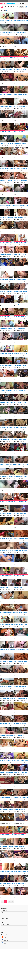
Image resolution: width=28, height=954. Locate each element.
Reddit (5, 937)
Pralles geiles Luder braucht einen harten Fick (21, 230)
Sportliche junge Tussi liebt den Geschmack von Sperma (7, 267)
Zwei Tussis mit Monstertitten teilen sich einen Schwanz (21, 760)
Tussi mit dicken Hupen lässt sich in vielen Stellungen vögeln (21, 785)
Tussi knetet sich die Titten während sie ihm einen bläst (21, 809)
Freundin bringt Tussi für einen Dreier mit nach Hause (7, 279)
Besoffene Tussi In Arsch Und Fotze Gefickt (7, 156)
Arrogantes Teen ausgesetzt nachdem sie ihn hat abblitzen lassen (7, 402)
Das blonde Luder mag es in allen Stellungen (21, 82)
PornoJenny (2, 22)
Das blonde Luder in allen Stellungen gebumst (7, 45)
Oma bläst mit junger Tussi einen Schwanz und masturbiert (21, 637)
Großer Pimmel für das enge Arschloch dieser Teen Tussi (21, 464)
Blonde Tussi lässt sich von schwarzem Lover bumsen (21, 254)
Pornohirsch (16, 182)
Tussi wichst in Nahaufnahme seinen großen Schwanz (7, 735)
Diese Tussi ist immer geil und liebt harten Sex (7, 291)
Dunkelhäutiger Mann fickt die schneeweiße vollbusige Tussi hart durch (7, 562)
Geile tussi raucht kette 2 (19, 575)
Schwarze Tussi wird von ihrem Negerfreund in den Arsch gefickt (7, 698)
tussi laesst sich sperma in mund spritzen (7, 94)
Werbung (3, 920)
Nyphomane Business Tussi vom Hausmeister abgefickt (21, 476)
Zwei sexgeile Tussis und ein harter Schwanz (21, 131)
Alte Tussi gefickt (4, 587)
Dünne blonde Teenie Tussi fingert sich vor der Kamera (7, 600)
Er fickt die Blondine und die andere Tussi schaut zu (21, 821)
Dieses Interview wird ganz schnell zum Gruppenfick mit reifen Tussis (21, 390)
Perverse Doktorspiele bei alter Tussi (21, 624)
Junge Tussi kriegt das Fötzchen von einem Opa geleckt (21, 365)
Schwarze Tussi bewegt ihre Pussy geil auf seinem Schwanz (7, 661)
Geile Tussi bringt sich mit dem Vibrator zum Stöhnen (21, 501)
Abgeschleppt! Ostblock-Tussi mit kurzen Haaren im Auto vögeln (21, 378)
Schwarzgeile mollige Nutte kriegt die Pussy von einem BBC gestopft (21, 304)
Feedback (3, 929)
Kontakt (2, 926)
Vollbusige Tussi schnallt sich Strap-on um (7, 649)
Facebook (6, 940)
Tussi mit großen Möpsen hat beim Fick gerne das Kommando (7, 834)
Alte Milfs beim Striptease (6, 20)
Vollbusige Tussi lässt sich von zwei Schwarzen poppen (21, 156)
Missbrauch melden (5, 924)
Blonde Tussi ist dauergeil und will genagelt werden (7, 686)
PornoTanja (17, 1)
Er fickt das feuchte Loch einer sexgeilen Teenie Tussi (7, 760)
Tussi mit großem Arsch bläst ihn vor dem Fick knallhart (7, 575)
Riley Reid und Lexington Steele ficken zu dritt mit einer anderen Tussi (7, 452)
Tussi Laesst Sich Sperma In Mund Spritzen (7, 82)
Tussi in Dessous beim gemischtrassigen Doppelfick (7, 859)
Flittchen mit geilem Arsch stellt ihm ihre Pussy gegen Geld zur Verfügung (21, 415)
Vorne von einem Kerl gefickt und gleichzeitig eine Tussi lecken (7, 464)
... (6, 10)
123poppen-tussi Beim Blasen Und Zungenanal (7, 32)
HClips (15, 22)
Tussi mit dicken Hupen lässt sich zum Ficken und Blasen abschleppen (21, 550)
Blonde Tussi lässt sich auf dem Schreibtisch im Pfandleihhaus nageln (21, 267)
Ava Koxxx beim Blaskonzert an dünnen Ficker (7, 427)
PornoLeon (10, 1)
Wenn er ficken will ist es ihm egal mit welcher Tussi (21, 217)
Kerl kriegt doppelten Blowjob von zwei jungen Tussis (21, 452)
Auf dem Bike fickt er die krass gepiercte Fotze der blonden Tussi (7, 304)
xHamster (2, 59)
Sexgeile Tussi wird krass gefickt (21, 119)
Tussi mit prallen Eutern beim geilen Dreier (7, 871)
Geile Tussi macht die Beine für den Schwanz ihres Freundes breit (7, 612)
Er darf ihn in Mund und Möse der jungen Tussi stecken (21, 883)
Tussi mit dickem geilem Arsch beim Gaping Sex (7, 353)
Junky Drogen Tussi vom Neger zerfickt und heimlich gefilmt (7, 143)
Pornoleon (16, 83)
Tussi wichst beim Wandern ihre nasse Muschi (7, 415)
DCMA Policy (4, 910)
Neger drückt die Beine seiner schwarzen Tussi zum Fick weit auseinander (7, 624)
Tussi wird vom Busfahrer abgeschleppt (21, 143)
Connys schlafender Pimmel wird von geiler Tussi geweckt (7, 378)
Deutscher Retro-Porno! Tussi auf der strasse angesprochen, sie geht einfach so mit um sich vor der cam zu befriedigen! (7, 57)
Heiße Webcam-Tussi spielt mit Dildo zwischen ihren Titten (7, 365)
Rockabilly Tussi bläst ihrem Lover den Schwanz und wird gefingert (21, 859)
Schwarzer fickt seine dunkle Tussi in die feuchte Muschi (7, 809)
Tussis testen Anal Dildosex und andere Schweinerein (7, 230)
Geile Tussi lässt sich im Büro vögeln (21, 328)
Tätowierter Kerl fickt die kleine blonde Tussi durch (21, 797)
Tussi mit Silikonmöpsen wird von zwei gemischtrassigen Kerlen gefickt (21, 686)
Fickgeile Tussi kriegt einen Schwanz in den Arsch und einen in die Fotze (7, 821)
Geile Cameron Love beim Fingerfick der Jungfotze (21, 402)
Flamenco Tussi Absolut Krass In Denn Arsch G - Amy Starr (21, 20)
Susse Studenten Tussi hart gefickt (7, 193)
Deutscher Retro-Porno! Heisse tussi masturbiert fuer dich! (21, 57)
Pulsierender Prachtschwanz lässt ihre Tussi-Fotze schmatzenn (21, 180)
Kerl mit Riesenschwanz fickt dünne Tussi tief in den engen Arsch (7, 748)
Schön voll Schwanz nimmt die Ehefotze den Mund (7, 390)
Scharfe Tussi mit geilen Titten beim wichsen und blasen (7, 217)
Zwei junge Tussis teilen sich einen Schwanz (7, 341)
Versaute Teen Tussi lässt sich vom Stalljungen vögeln (7, 772)
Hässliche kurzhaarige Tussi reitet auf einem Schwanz (21, 674)
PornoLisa (3, 1)
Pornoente (16, 133)
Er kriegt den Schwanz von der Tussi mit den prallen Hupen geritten (7, 513)
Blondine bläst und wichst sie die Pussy (21, 291)
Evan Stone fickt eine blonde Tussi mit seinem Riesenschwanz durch (21, 513)
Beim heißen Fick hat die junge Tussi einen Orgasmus (21, 242)
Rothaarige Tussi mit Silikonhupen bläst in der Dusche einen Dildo (21, 353)
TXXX (15, 34)
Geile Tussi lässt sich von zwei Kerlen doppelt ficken (21, 279)
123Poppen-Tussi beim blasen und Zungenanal (7, 489)
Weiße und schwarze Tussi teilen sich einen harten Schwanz (21, 661)
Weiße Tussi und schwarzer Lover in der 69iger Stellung (7, 723)
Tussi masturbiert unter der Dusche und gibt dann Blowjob (7, 797)
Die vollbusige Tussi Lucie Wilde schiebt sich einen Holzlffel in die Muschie (21, 168)
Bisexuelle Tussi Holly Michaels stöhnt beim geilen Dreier (21, 439)
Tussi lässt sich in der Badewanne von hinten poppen (7, 785)
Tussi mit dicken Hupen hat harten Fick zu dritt (21, 896)
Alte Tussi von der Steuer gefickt (7, 119)
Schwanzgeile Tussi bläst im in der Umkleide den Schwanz (7, 883)
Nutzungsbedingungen (6, 912)
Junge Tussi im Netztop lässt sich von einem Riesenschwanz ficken (7, 439)
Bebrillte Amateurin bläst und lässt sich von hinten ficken (21, 649)
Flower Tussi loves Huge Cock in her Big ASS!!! (21, 94)
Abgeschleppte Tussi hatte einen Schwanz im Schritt (21, 562)
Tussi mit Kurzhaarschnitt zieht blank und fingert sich (21, 711)
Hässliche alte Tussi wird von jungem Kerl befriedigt (7, 896)
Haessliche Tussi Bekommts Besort (7, 69)
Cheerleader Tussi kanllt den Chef (21, 69)
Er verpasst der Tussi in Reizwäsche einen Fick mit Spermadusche (7, 550)
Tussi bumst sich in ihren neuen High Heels (7, 254)
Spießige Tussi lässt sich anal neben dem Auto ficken (21, 612)
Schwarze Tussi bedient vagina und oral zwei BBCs (7, 674)
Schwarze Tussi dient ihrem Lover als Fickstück (21, 871)
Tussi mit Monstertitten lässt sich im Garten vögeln (21, 846)
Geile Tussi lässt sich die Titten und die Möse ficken (21, 698)
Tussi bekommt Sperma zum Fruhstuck (7, 106)
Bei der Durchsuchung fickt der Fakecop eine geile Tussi (7, 316)
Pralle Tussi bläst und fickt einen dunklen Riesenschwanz (21, 772)
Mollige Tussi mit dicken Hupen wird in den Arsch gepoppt (21, 834)
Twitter (5, 943)
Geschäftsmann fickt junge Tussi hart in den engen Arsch (21, 723)
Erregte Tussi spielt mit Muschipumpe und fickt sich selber (21, 748)
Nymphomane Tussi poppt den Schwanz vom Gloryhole (21, 341)
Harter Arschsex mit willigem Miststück (7, 242)
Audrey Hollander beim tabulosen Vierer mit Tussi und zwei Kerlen (21, 538)
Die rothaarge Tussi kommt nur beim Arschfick (21, 316)
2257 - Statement (4, 915)
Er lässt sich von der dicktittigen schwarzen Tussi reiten (21, 489)
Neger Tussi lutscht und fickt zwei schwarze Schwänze (7, 846)
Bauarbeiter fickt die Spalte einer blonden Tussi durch (7, 538)
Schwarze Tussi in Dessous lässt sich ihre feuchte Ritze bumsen (7, 711)
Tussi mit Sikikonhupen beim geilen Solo (21, 600)
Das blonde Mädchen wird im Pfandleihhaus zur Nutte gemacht (21, 427)
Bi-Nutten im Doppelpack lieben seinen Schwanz (21, 106)
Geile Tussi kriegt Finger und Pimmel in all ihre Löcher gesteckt (21, 735)
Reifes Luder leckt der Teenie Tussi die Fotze (7, 476)
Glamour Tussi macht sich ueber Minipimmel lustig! (7, 501)
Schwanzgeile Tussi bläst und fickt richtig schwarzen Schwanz (7, 637)
